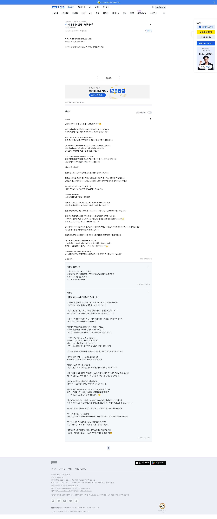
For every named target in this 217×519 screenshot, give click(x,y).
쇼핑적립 (153, 13)
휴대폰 (75, 13)
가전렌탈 (65, 13)
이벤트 (97, 7)
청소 (97, 13)
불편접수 (106, 7)
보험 (132, 13)
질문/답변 (70, 7)
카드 (83, 13)
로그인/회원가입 (160, 7)
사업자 (139, 11)
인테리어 (115, 13)
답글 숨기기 (69, 259)
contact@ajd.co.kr (64, 488)
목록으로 (108, 78)
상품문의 (83, 21)
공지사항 (62, 469)
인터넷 (55, 13)
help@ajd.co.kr (85, 488)
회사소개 (54, 469)
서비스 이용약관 (66, 508)
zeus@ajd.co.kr (73, 485)
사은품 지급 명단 (80, 469)
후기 (89, 7)
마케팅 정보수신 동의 (79, 508)
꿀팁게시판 (81, 7)
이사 (90, 13)
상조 (125, 13)
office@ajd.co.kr (86, 491)
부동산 (105, 13)
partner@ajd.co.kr (64, 491)
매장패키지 (141, 13)
